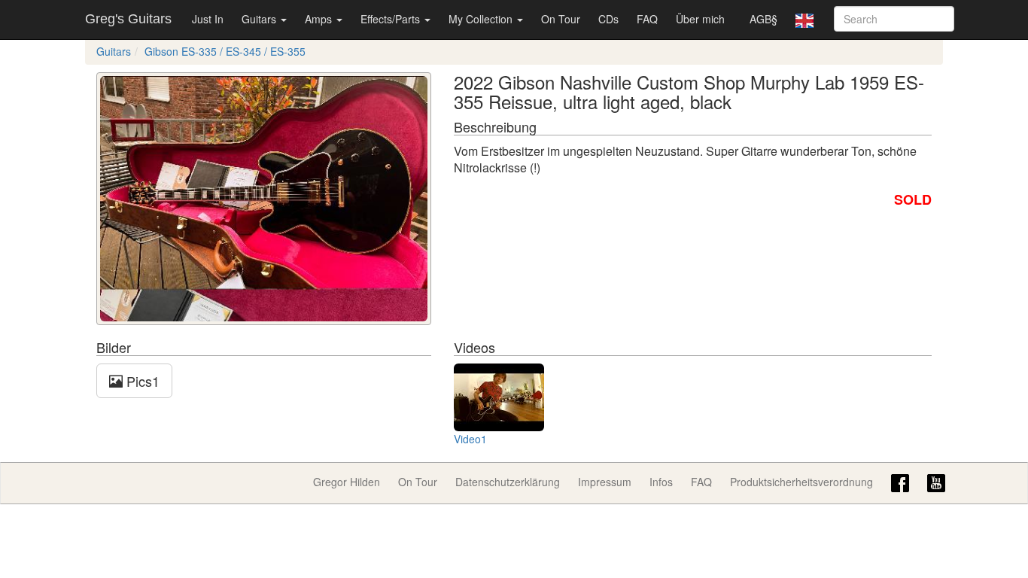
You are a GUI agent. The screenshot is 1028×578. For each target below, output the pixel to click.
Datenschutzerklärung (507, 481)
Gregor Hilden (346, 481)
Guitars (260, 18)
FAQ (647, 18)
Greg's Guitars (128, 18)
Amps (320, 18)
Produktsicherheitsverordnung (801, 481)
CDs (608, 18)
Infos (661, 481)
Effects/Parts (391, 18)
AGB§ (763, 18)
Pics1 (141, 381)
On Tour (560, 18)
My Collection (482, 18)
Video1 (470, 438)
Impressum (604, 481)
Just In (208, 18)
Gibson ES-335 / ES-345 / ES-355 (225, 51)
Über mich (700, 18)
